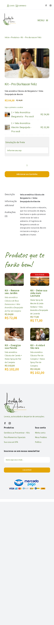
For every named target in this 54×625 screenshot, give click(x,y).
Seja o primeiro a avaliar (14, 107)
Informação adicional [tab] (10, 203)
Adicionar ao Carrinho (27, 174)
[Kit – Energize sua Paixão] (14, 329)
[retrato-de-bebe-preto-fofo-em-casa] (27, 63)
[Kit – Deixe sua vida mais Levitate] (39, 274)
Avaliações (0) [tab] (10, 214)
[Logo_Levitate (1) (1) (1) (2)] (9, 14)
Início (7, 37)
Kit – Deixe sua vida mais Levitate (38, 293)
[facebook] (46, 5)
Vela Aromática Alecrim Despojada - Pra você (21, 127)
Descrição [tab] (10, 194)
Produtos (15, 37)
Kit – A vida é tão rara (37, 346)
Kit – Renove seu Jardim (12, 292)
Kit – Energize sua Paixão (13, 346)
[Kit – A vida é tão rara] (39, 329)
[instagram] (50, 5)
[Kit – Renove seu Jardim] (14, 274)
